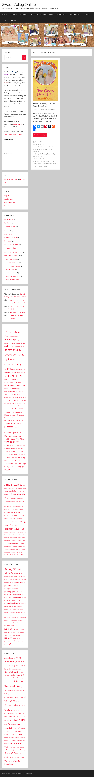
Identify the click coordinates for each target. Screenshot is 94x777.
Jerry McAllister (14, 701)
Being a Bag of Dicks (20, 576)
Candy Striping (18, 591)
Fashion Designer (18, 606)
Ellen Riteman (13, 690)
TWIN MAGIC (15, 461)
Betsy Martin (18, 491)
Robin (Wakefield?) (14, 543)
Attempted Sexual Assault (42, 147)
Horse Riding (21, 612)
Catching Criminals (12, 597)
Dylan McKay (8, 506)
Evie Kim (12, 693)
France (6, 609)
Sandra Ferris (13, 549)
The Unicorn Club (12, 279)
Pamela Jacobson (15, 534)
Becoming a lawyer (9, 576)
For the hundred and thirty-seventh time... (14, 388)
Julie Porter (19, 713)
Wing (11, 179)
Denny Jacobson (8, 682)
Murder (6, 620)
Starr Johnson (16, 552)
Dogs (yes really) (8, 606)
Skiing (18, 629)
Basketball (18, 573)
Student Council (14, 632)
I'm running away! (17, 397)
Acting (10, 569)
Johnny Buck (10, 713)
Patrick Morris (15, 537)
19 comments (39, 144)
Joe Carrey (21, 509)
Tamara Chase (14, 757)
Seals (17, 625)
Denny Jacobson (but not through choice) (14, 503)
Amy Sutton (13, 484)
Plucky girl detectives (12, 415)
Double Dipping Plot (14, 376)
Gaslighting (36, 151)
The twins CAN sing (12, 457)
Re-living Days (13, 620)
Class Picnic (50, 154)
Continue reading (39, 135)
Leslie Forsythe (8, 515)
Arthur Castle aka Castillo (15, 488)
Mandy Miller (8, 522)
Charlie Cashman (18, 678)
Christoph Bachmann (9, 501)
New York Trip (37, 156)
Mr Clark (7, 740)
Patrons (13, 20)
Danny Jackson (20, 501)
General (7, 231)
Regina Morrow (21, 540)
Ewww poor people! (11, 385)
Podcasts (7, 241)
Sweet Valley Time (17, 439)
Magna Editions (11, 259)
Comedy (23, 603)
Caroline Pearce (16, 675)
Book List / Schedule (19, 14)
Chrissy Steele (19, 498)
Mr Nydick (13, 740)
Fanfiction (7, 223)
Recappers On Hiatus (17, 312)
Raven (55, 109)
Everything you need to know (42, 14)
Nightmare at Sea (12, 263)
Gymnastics (21, 609)
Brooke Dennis (16, 669)
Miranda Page (19, 532)
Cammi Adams (11, 498)
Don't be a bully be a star (14, 373)
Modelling (23, 617)
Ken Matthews (16, 512)
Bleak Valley (8, 219)
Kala (6, 512)
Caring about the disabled (13, 594)
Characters (61, 14)
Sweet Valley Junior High (13, 252)
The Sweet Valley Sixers (13, 134)
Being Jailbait (15, 582)
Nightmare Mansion (13, 266)
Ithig (6, 617)
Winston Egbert (51, 163)
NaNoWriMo (10, 227)
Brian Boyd (7, 494)
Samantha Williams (17, 546)
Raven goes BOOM (17, 420)
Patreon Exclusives (11, 237)
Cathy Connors (8, 677)
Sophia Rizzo (8, 552)
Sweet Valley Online (19, 4)
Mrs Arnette (20, 740)
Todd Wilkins (42, 163)
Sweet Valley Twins (11, 256)
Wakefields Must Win (12, 464)
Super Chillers (11, 269)
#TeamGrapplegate (11, 336)
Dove (6, 179)
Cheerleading (12, 603)
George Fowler (19, 694)
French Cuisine (13, 609)
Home (4, 14)
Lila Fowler (18, 515)
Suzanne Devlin (45, 161)
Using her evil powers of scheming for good (13, 641)
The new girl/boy (11, 451)
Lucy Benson (19, 518)
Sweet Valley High (41, 142)
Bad (40, 166)
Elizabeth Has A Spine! (13, 382)
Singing (9, 629)
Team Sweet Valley (13, 276)
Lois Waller (9, 518)
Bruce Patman (12, 672)
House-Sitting (8, 614)
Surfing (22, 632)
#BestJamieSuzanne (13, 332)
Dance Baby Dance (18, 369)
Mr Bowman (21, 737)
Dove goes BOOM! (11, 379)
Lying (10, 617)
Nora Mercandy (12, 747)
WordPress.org (9, 206)
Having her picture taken (10, 612)
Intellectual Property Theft (19, 614)
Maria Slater (19, 521)
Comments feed (10, 202)
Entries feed (8, 199)
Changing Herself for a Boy (13, 600)
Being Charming (18, 579)
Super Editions (11, 248)
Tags (4, 20)
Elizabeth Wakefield (40, 159)
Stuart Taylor (17, 124)
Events (87, 14)
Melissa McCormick (9, 532)
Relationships (75, 14)
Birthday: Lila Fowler (40, 154)
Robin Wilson (8, 546)
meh (35, 166)
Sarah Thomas (21, 549)
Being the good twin (19, 585)
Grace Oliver (14, 509)
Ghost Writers (9, 234)
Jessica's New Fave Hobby (13, 403)
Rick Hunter (10, 750)
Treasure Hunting (9, 635)
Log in (6, 196)
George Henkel (16, 506)
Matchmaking (16, 617)
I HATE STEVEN (22, 400)
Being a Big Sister (9, 579)
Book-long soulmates (15, 346)
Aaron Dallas (10, 658)
